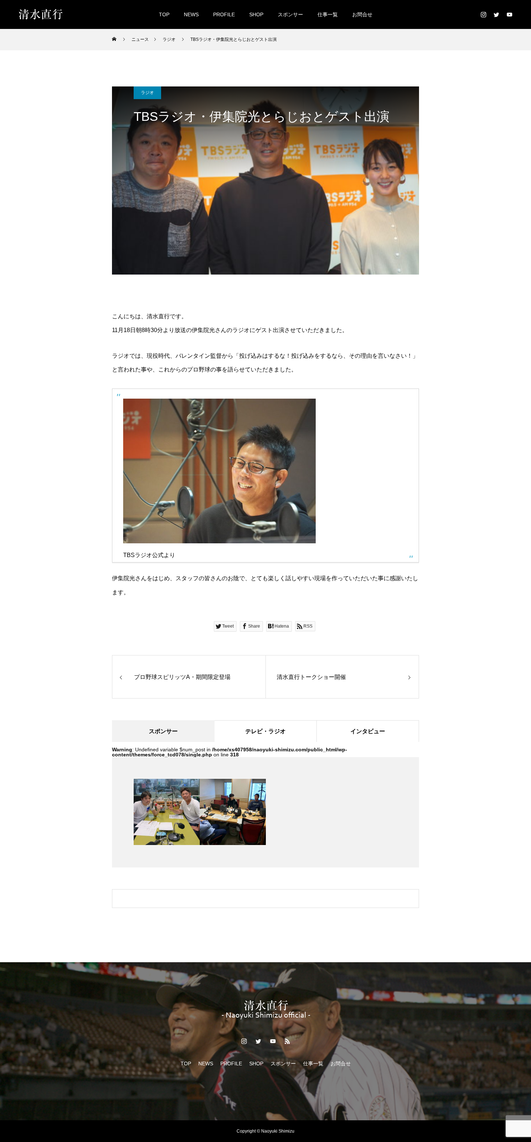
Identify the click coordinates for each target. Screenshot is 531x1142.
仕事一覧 (328, 14)
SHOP (256, 14)
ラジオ (147, 92)
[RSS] (287, 1041)
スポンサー (290, 14)
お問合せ (362, 14)
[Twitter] (496, 14)
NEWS (191, 14)
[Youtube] (509, 14)
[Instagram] (483, 14)
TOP (164, 14)
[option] (167, 812)
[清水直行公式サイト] (41, 14)
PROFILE (224, 14)
